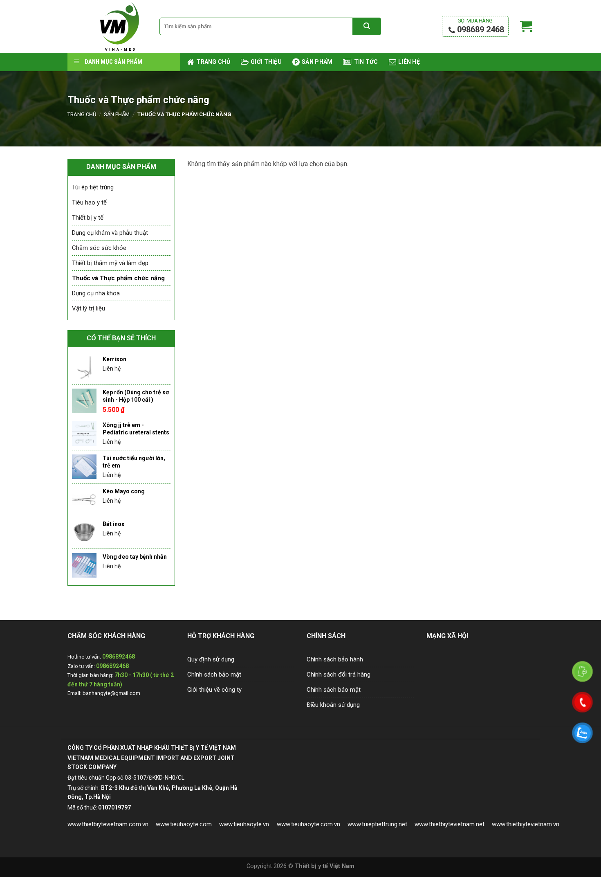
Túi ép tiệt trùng (93, 187)
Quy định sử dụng (210, 659)
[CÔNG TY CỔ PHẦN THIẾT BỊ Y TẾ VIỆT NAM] (107, 26)
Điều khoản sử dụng (333, 704)
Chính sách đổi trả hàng (338, 674)
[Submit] (366, 27)
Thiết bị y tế (87, 217)
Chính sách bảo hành (335, 659)
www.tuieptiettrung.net (377, 824)
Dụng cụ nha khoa (96, 293)
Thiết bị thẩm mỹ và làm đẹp (110, 263)
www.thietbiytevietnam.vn (525, 824)
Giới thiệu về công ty (214, 689)
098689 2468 (479, 26)
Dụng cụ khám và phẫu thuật (110, 232)
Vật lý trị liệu (88, 308)
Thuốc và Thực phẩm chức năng (118, 278)
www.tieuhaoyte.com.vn (308, 824)
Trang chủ (81, 114)
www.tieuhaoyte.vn (244, 824)
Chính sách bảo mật (214, 674)
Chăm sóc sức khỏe (99, 248)
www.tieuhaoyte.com (184, 824)
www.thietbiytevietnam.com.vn (107, 824)
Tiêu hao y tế (89, 202)
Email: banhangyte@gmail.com (103, 693)
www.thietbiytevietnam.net (449, 824)
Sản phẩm (117, 114)
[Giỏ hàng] (526, 26)
